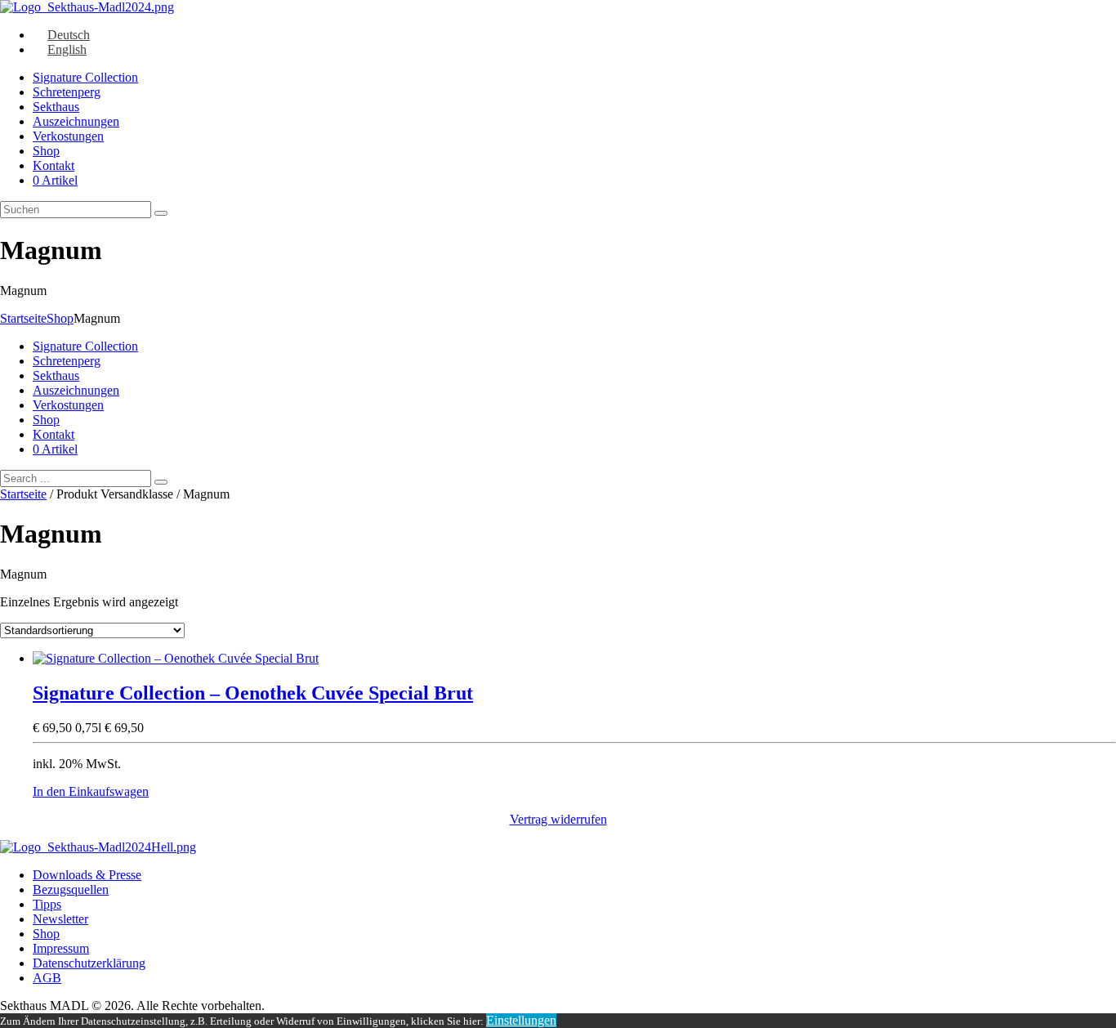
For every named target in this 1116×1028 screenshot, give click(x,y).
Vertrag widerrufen (558, 819)
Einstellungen (521, 1020)
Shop (60, 318)
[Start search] (160, 482)
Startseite (23, 318)
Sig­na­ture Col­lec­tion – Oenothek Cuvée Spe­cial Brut (253, 693)
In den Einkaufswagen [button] (91, 791)
